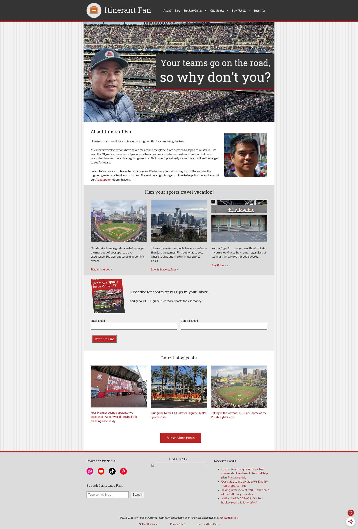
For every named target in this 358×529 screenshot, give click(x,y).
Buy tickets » (219, 265)
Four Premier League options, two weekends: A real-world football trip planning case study (114, 417)
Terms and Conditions (207, 523)
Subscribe (259, 10)
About (167, 10)
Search (137, 494)
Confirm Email (189, 320)
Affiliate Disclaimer (148, 523)
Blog (177, 10)
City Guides (217, 10)
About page (103, 179)
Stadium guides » (101, 269)
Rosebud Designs (228, 517)
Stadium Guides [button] (193, 10)
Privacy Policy (177, 523)
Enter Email (98, 320)
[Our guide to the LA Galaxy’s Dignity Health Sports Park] (179, 387)
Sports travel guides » (164, 269)
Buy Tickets (239, 10)
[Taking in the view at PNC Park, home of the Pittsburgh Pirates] (239, 387)
